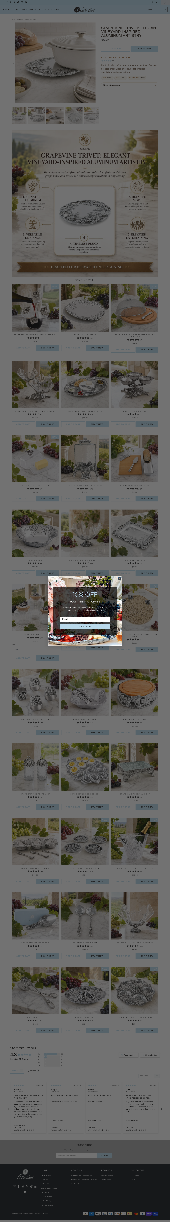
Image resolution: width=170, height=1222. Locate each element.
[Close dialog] (119, 578)
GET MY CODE (85, 626)
